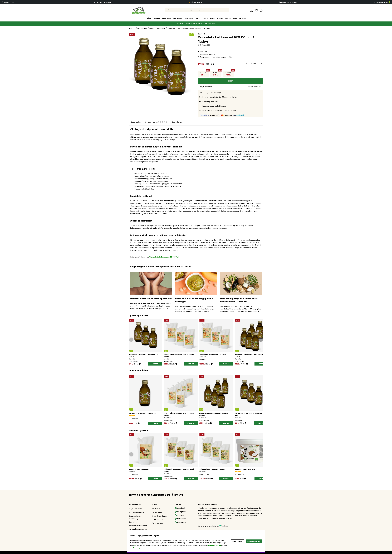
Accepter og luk (253, 541)
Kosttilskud (166, 18)
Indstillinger (237, 541)
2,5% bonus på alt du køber (288, 2)
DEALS (212, 18)
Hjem (130, 28)
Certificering (157, 512)
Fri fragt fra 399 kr (9, 2)
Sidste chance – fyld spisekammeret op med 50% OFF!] (196, 23)
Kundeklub (156, 509)
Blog (235, 18)
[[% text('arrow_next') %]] (261, 397)
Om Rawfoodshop (159, 519)
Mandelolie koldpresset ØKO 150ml (164, 257)
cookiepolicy (135, 548)
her (135, 545)
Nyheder (220, 18)
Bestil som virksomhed (138, 525)
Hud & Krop (177, 18)
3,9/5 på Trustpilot (196, 2)
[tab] (156, 122)
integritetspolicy (214, 545)
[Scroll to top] (196, 552)
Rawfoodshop (203, 34)
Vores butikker (157, 523)
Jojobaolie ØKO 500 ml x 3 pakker (212, 469)
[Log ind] (251, 10)
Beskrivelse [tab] (136, 122)
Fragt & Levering (135, 509)
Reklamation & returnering (134, 517)
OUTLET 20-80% (201, 18)
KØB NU (155, 364)
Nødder (152, 28)
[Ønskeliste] (256, 10)
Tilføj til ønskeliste (205, 87)
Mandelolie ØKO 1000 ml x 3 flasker (212, 354)
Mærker (228, 18)
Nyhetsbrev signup (159, 516)
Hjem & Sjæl (188, 18)
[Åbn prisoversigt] (213, 64)
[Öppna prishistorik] (140, 364)
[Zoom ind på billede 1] (161, 65)
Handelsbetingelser (136, 512)
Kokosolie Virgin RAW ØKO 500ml (247, 469)
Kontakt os (133, 522)
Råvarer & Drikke (153, 18)
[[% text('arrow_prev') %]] (131, 397)
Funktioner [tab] (177, 122)
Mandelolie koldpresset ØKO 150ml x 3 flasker (194, 28)
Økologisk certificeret (382, 2)
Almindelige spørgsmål (138, 529)
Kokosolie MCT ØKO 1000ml (139, 469)
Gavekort (242, 18)
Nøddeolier (161, 28)
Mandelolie (171, 28)
